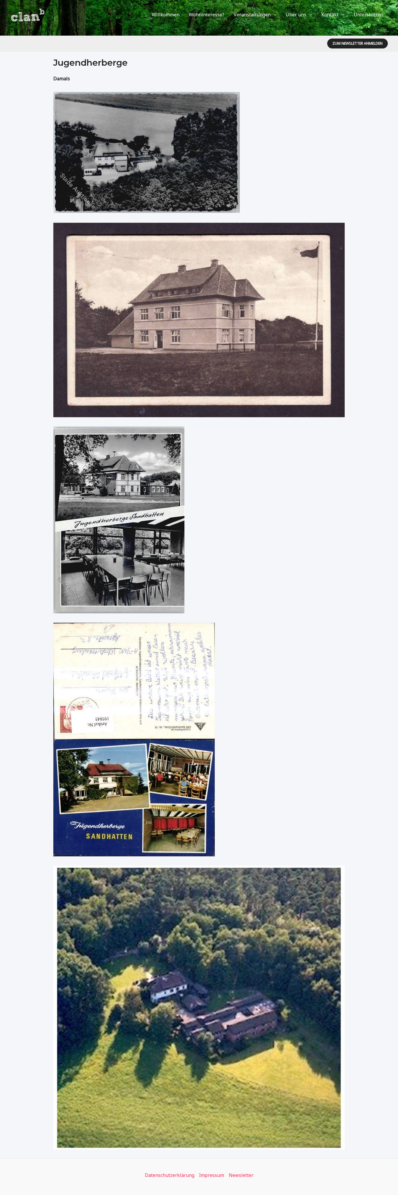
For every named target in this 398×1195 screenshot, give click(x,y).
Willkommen (165, 14)
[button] (357, 43)
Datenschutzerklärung (169, 1175)
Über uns (296, 14)
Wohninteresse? (206, 14)
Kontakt (330, 14)
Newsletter (241, 1175)
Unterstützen (368, 14)
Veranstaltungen (252, 14)
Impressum (211, 1175)
